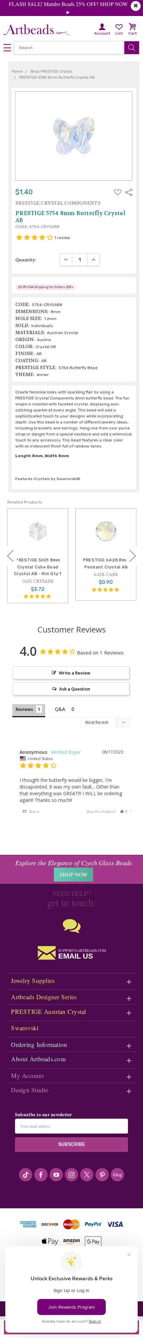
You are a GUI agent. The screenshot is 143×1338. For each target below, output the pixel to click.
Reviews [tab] (24, 709)
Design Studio (30, 1090)
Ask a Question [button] (74, 689)
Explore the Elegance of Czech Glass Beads (73, 862)
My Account (27, 1075)
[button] (123, 811)
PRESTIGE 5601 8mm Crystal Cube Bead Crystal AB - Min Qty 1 (38, 566)
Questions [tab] (65, 710)
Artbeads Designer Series (43, 997)
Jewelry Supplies (33, 980)
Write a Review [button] (74, 673)
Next (132, 555)
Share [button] (33, 811)
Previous (10, 555)
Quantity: (25, 260)
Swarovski (24, 1028)
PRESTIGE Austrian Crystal (48, 1011)
